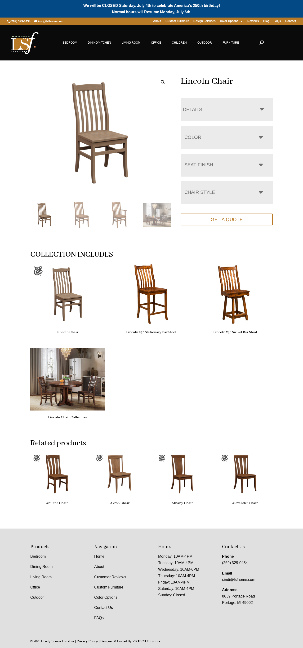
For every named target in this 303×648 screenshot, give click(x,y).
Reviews (253, 21)
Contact (290, 21)
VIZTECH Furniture (146, 641)
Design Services (204, 21)
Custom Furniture (177, 21)
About (157, 21)
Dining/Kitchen (99, 42)
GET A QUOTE (227, 219)
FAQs (277, 21)
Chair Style (199, 192)
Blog (266, 21)
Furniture (231, 42)
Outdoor (204, 42)
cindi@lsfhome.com (238, 580)
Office (156, 42)
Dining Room (41, 567)
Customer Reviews (110, 577)
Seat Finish (198, 164)
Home (99, 556)
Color (192, 137)
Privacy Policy (87, 641)
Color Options (229, 21)
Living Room (131, 42)
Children (179, 42)
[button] (163, 82)
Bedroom (69, 42)
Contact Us (103, 608)
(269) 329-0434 (235, 563)
